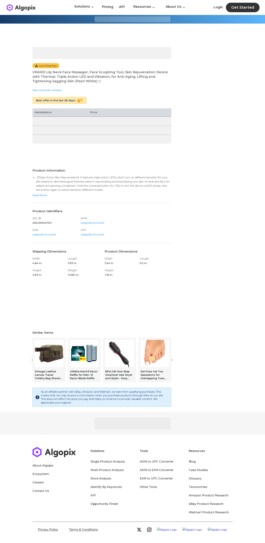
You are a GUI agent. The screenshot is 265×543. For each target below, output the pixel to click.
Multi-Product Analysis (107, 470)
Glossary (195, 478)
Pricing (107, 7)
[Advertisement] (132, 35)
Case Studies (198, 470)
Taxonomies (198, 487)
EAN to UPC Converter (156, 478)
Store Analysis (100, 478)
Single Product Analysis (107, 461)
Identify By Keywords (106, 487)
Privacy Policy (48, 529)
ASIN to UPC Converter (157, 461)
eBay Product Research (206, 504)
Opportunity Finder (104, 504)
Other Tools (148, 487)
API (122, 7)
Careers (38, 482)
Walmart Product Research (209, 512)
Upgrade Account (92, 222)
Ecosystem (40, 474)
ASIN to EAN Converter (157, 470)
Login (218, 7)
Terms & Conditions (83, 529)
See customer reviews (47, 90)
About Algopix (43, 465)
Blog (192, 461)
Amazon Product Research (208, 495)
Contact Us (40, 491)
